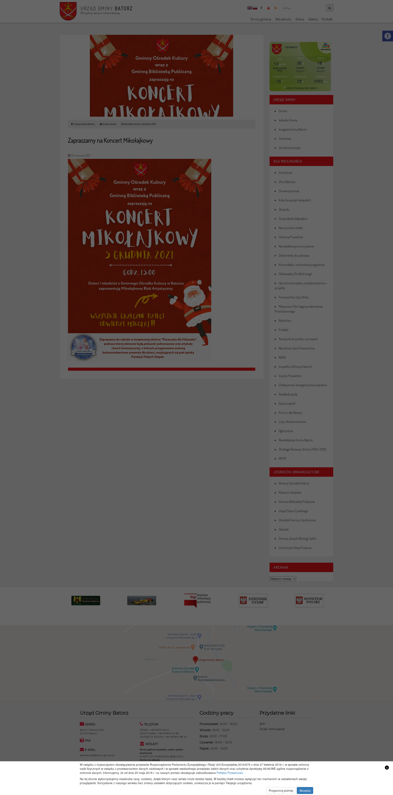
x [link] (387, 767)
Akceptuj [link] (305, 790)
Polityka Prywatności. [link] (230, 773)
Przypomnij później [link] (281, 790)
